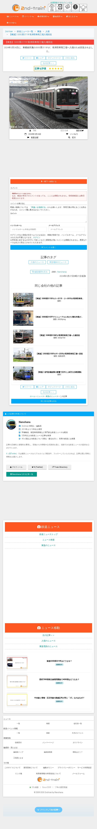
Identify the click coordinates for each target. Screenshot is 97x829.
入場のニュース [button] (37, 262)
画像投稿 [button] (43, 16)
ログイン (36, 237)
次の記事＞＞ (48, 635)
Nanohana (61, 272)
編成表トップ (18, 752)
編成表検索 (48, 752)
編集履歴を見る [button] (41, 272)
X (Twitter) (38, 467)
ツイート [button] (28, 58)
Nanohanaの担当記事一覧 (22, 474)
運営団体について (30, 768)
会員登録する (55, 3)
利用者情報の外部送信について (48, 774)
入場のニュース (48, 641)
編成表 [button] (57, 16)
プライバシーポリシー (66, 768)
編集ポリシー (48, 768)
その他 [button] (11, 23)
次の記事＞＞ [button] (48, 63)
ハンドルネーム (16, 225)
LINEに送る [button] (70, 58)
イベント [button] (27, 16)
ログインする (66, 3)
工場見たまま (18, 758)
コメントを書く (49, 247)
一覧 (18, 723)
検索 (48, 723)
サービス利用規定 (84, 768)
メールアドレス (54, 225)
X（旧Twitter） (12, 454)
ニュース (40, 396)
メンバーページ (48, 742)
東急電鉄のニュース (48, 646)
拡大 (73, 137)
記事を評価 (40, 68)
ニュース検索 (48, 540)
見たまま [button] (71, 16)
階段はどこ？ (78, 752)
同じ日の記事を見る (49, 401)
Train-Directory (60, 467)
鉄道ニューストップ (48, 534)
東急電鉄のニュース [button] (57, 262)
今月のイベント (77, 733)
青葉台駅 (34, 137)
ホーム (32, 396)
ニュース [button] (12, 16)
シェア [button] (41, 58)
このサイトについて (12, 768)
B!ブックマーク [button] (54, 58)
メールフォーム (78, 774)
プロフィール (16, 467)
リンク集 (18, 774)
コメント (13, 213)
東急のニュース (52, 396)
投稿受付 (18, 742)
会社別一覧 (78, 723)
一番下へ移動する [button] (49, 181)
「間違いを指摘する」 (38, 207)
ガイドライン (78, 742)
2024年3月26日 (33, 134)
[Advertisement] (48, 158)
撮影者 (79, 130)
